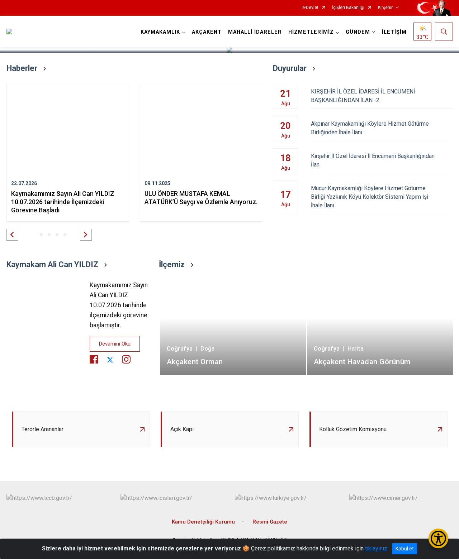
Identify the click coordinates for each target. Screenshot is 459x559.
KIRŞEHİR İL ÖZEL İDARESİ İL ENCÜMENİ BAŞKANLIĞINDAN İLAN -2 (363, 95)
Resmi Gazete (269, 522)
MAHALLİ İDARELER (255, 32)
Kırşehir (385, 7)
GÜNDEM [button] (358, 32)
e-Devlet (310, 7)
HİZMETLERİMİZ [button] (311, 32)
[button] (12, 235)
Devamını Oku (115, 344)
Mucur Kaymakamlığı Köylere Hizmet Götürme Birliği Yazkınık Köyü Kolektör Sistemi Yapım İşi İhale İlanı (369, 197)
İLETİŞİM (394, 32)
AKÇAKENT (207, 32)
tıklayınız (376, 548)
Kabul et (405, 548)
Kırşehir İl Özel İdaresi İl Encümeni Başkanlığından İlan (373, 160)
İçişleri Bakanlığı (348, 7)
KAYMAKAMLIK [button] (160, 32)
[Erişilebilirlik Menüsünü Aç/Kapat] (438, 538)
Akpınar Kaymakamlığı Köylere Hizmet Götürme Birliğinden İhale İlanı (370, 128)
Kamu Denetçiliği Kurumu (203, 522)
